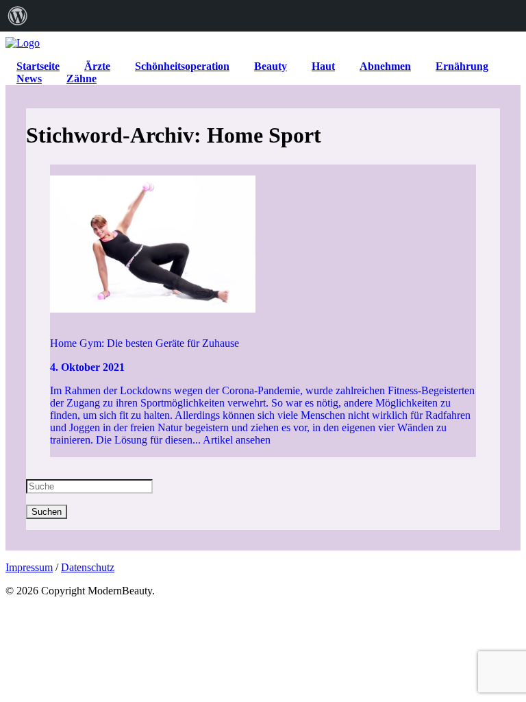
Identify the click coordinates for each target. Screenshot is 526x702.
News (29, 78)
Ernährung (462, 66)
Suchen (47, 512)
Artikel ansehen (237, 440)
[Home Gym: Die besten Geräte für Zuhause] (263, 245)
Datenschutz (87, 567)
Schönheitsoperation (182, 66)
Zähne (81, 78)
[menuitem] (18, 16)
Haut (323, 66)
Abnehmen (385, 66)
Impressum (29, 567)
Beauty (270, 66)
